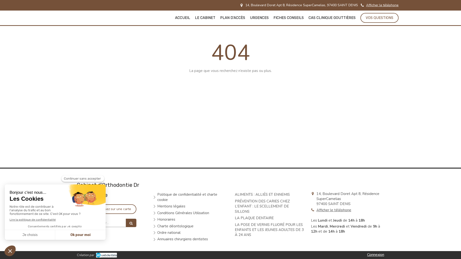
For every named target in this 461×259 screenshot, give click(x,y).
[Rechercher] (131, 223)
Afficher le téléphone (382, 5)
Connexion (375, 254)
